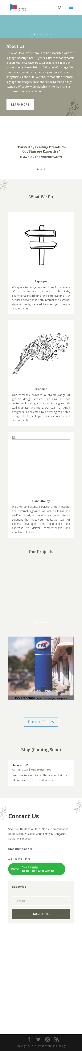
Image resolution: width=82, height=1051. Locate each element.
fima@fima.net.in (20, 849)
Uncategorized (41, 769)
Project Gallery (41, 721)
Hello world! (20, 765)
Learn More (20, 104)
